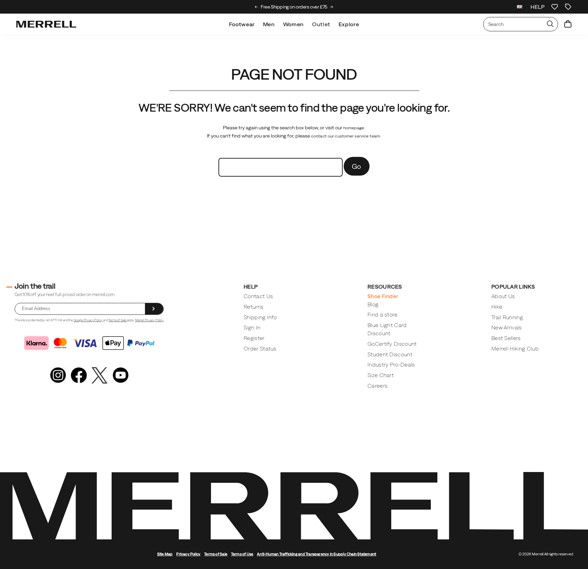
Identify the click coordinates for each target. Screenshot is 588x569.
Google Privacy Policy (88, 320)
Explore (349, 24)
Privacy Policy (188, 554)
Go (356, 166)
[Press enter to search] (550, 24)
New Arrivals (506, 327)
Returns (253, 307)
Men (269, 24)
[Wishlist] (554, 7)
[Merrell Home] (46, 24)
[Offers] (568, 7)
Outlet (321, 24)
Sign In (252, 327)
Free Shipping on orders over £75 (294, 7)
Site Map (165, 554)
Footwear (242, 24)
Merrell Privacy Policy (149, 320)
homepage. (354, 128)
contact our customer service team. (346, 136)
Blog (373, 304)
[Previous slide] (256, 6)
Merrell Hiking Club (515, 348)
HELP (537, 7)
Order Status (260, 348)
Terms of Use (242, 554)
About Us (503, 296)
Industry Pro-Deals (391, 364)
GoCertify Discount (392, 344)
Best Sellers (506, 338)
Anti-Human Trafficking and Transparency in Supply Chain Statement (316, 554)
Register (254, 338)
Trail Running (507, 317)
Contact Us (258, 296)
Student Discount (390, 354)
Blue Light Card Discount (387, 329)
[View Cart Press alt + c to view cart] (568, 24)
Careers (378, 386)
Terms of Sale (118, 320)
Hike (496, 307)
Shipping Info (260, 317)
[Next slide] (331, 6)
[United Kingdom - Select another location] (519, 7)
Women (293, 24)
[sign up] (154, 308)
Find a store (383, 314)
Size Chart (381, 375)
